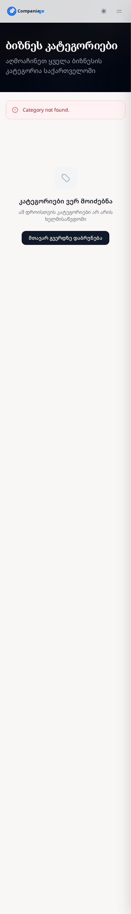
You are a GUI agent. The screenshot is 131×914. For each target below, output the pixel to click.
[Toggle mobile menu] (119, 11)
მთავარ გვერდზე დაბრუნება (65, 237)
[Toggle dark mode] (103, 11)
